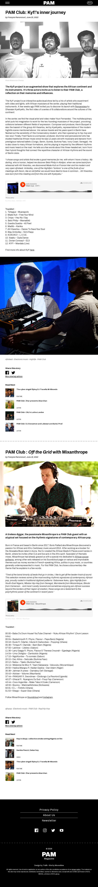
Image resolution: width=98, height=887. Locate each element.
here (32, 250)
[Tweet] (13, 372)
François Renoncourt (17, 17)
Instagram (48, 697)
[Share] (7, 372)
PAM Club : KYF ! (21, 200)
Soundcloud (33, 697)
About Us (49, 815)
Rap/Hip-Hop (44, 709)
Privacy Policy (49, 809)
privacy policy (76, 869)
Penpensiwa (81, 106)
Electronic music (21, 359)
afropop (8, 709)
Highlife (32, 359)
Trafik (45, 865)
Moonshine (59, 865)
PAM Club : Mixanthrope (23, 618)
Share (90, 2)
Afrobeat (9, 359)
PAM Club (41, 359)
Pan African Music (10, 200)
